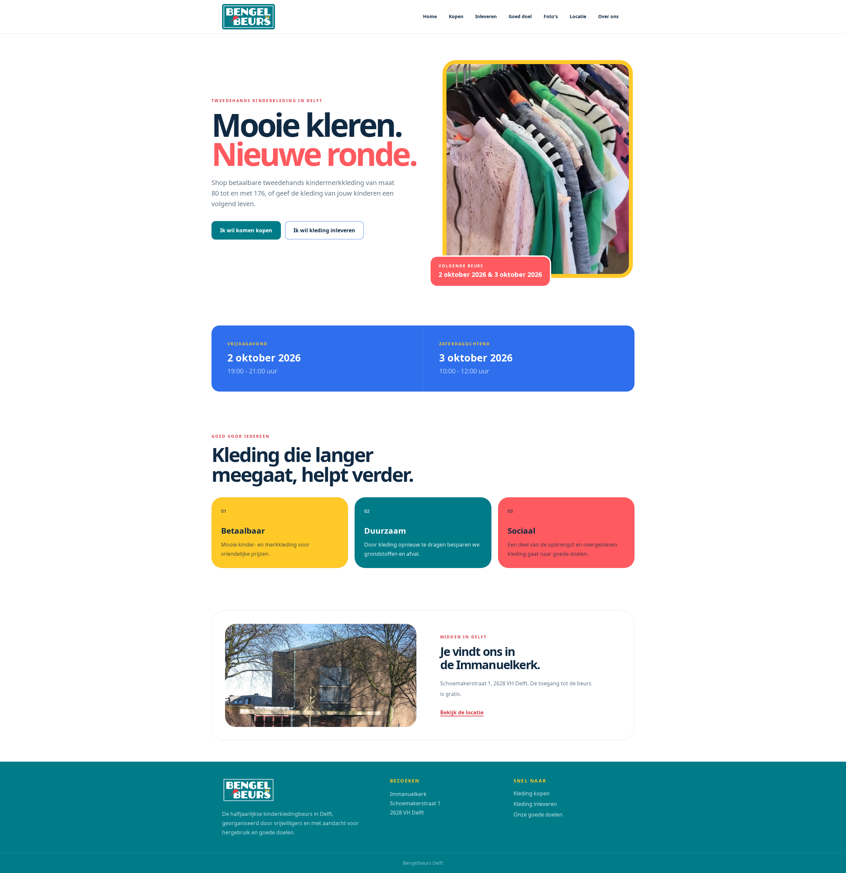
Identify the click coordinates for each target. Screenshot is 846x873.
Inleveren (486, 16)
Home (430, 16)
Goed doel (520, 16)
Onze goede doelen (538, 814)
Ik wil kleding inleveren (324, 230)
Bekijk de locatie (461, 712)
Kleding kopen (532, 793)
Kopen (456, 16)
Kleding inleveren (535, 804)
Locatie (578, 16)
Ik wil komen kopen (246, 230)
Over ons (608, 16)
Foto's (551, 16)
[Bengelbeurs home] (248, 16)
